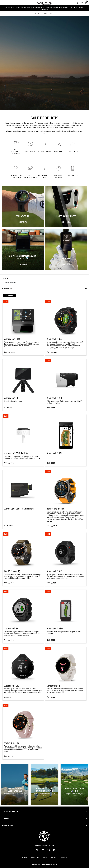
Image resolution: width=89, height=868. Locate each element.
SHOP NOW (23, 222)
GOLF (52, 13)
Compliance (64, 857)
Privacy (45, 857)
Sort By (5, 278)
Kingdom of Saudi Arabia (44, 845)
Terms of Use (35, 857)
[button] (82, 2)
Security (53, 857)
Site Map (24, 857)
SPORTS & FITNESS (41, 13)
